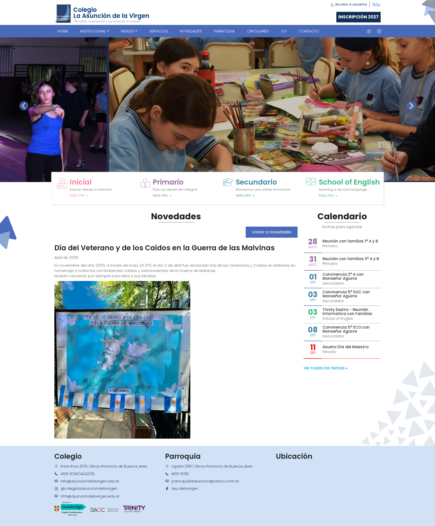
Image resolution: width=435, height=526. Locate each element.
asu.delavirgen (184, 488)
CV (283, 31)
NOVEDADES (191, 31)
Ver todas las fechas (325, 368)
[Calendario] (369, 31)
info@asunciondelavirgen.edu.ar (90, 481)
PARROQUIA (224, 31)
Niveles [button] (127, 31)
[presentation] (24, 106)
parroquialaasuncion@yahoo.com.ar (205, 481)
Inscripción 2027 (358, 17)
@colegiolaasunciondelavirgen (89, 488)
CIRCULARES (258, 31)
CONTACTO (309, 31)
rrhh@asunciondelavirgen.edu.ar (90, 496)
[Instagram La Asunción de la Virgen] (379, 31)
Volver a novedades (271, 232)
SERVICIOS (158, 31)
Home (63, 31)
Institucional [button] (93, 31)
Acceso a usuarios (350, 4)
